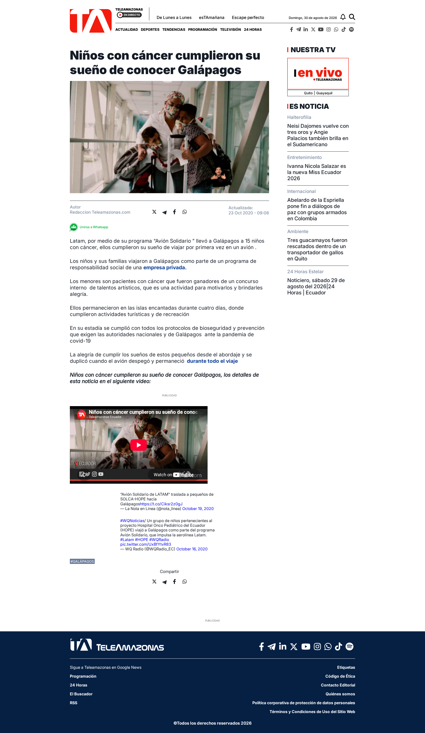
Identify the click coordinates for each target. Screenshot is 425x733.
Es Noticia (309, 106)
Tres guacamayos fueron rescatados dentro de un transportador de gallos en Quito (317, 249)
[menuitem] (126, 29)
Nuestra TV (312, 50)
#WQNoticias (132, 520)
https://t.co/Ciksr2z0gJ (161, 503)
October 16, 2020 (192, 548)
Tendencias (173, 29)
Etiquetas (346, 667)
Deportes (150, 29)
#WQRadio (159, 539)
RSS (73, 702)
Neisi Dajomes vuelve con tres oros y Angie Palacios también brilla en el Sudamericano (318, 135)
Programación (202, 29)
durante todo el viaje (212, 361)
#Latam (127, 539)
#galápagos (82, 561)
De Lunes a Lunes (174, 17)
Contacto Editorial (338, 685)
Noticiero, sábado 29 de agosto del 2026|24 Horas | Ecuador (316, 286)
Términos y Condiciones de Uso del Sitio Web (312, 711)
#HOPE (141, 539)
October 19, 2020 (198, 508)
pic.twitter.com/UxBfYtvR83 (145, 544)
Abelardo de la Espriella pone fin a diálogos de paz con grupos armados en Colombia (317, 209)
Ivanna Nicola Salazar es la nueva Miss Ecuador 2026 (316, 172)
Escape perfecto (248, 17)
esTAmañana (212, 17)
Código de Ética (340, 676)
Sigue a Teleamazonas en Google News (105, 667)
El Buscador (81, 693)
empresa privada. (165, 267)
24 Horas (253, 29)
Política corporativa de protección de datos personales (303, 702)
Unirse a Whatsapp (94, 227)
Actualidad (126, 29)
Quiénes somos (340, 693)
